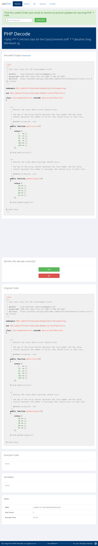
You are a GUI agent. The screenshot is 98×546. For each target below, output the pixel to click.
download (26, 55)
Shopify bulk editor (65, 543)
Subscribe (40, 20)
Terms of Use (42, 543)
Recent (26, 4)
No (49, 275)
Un (6, 4)
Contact (53, 4)
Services (43, 4)
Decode (17, 4)
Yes (49, 269)
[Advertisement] (23, 239)
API (34, 4)
